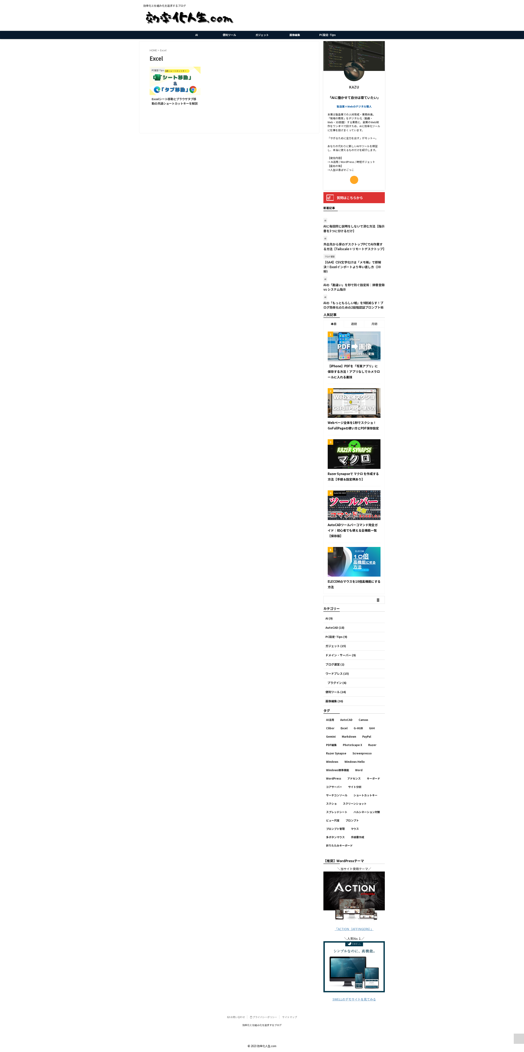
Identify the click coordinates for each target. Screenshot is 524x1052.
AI (196, 35)
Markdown (349, 736)
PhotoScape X (352, 745)
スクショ (331, 804)
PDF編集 (331, 745)
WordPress (333, 778)
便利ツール (229, 35)
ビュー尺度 (332, 820)
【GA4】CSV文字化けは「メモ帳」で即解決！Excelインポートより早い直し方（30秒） (352, 266)
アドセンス (354, 778)
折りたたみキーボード (339, 845)
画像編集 (294, 35)
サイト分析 (354, 787)
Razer (372, 745)
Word (359, 770)
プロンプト (352, 820)
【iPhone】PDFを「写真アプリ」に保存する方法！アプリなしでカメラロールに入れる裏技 (354, 371)
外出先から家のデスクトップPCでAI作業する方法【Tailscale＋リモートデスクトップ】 (354, 246)
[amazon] (354, 180)
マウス (355, 829)
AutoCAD (346, 720)
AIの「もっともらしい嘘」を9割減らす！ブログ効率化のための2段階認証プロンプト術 (353, 305)
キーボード (373, 778)
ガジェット (262, 35)
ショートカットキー (365, 795)
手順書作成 (357, 837)
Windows (332, 762)
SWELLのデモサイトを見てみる (354, 999)
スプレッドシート (336, 812)
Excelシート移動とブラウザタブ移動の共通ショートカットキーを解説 (175, 101)
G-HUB (358, 728)
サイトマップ (289, 1017)
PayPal (366, 736)
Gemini (331, 736)
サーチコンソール (336, 795)
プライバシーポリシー (264, 1017)
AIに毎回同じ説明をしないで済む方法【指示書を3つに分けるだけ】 (354, 228)
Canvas (363, 720)
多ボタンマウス (335, 837)
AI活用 (330, 720)
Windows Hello (354, 762)
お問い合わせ (237, 1017)
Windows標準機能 (337, 770)
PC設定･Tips (327, 35)
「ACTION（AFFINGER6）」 (354, 929)
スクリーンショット (355, 804)
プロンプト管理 (335, 829)
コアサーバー (334, 787)
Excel (344, 728)
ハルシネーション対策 (366, 812)
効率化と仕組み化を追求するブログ (262, 1025)
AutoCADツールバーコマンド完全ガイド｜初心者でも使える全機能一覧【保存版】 (353, 530)
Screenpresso (362, 753)
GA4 (372, 728)
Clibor (330, 728)
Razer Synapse (336, 753)
